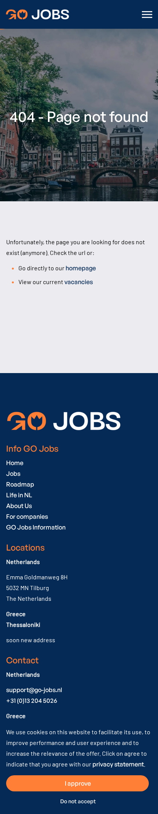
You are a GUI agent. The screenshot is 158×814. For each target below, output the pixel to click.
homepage (81, 268)
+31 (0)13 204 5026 (31, 700)
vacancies (78, 282)
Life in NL (19, 495)
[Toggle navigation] (147, 14)
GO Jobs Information (36, 527)
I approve (78, 783)
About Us (19, 506)
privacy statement (118, 764)
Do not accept (78, 801)
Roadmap (20, 484)
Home (14, 463)
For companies (27, 516)
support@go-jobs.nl (34, 690)
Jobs (13, 473)
